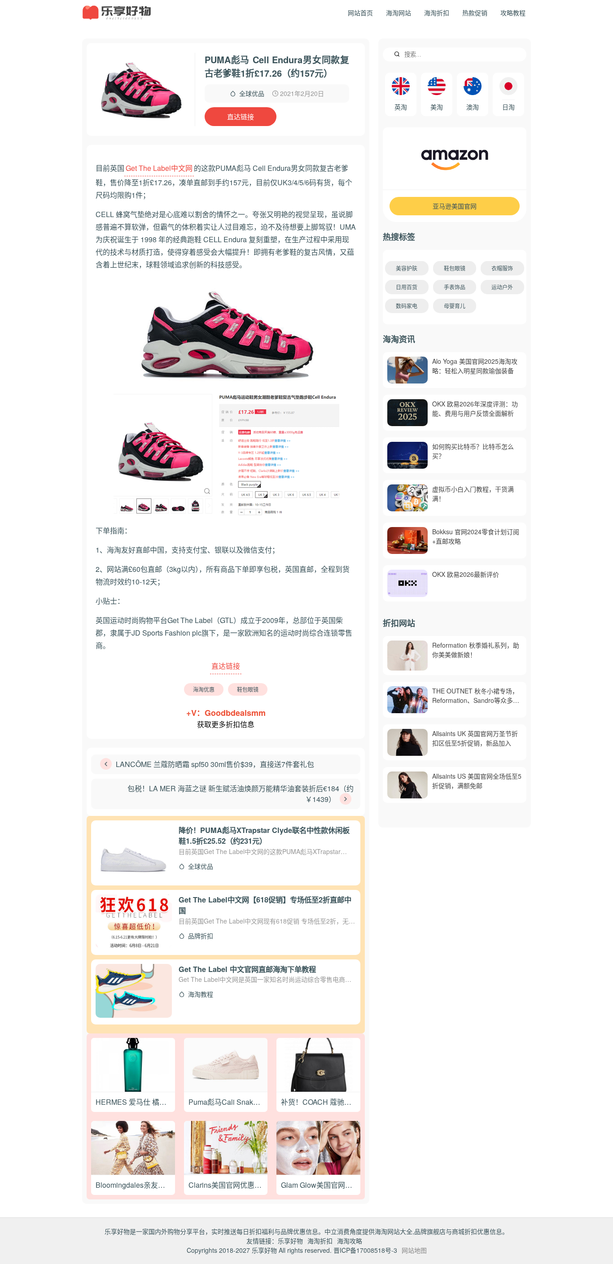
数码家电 (406, 305)
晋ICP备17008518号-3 (365, 1250)
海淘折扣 (436, 12)
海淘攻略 (349, 1240)
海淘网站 (398, 12)
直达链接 (240, 116)
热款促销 (474, 12)
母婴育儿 (454, 305)
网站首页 (360, 12)
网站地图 (414, 1250)
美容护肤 (406, 268)
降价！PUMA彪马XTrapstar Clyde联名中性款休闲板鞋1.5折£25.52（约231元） (264, 835)
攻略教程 (512, 12)
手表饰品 (454, 287)
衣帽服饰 (502, 268)
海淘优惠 (204, 689)
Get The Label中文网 (159, 168)
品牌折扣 (199, 936)
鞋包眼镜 (247, 689)
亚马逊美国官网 (455, 205)
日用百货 (406, 287)
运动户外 (502, 287)
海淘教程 (199, 994)
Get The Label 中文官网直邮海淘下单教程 (247, 969)
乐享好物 (290, 1240)
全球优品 (251, 93)
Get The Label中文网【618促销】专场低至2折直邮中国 (265, 905)
